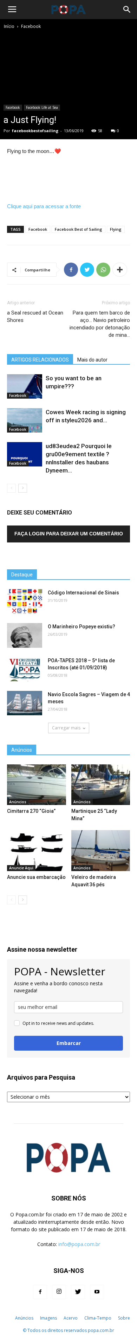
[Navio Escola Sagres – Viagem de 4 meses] (24, 703)
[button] (127, 9)
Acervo (71, 1318)
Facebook (31, 26)
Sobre (124, 1318)
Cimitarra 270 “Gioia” (31, 811)
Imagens (48, 1318)
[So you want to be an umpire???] (24, 386)
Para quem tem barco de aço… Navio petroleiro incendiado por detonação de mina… (100, 324)
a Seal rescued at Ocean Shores (35, 316)
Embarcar (69, 1043)
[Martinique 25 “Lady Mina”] (100, 784)
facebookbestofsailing (35, 130)
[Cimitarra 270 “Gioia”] (36, 784)
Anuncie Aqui (21, 867)
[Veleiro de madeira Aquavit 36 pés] (100, 850)
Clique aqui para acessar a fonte (44, 206)
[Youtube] (97, 1292)
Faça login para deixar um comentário (68, 533)
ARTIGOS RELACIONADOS (40, 360)
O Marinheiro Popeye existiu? (81, 626)
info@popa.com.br (79, 1244)
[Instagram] (59, 1292)
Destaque (22, 574)
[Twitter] (78, 1292)
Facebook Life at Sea (42, 107)
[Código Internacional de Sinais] (24, 601)
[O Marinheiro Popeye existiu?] (24, 635)
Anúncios (17, 801)
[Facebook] (40, 1292)
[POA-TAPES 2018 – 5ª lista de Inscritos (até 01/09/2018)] (24, 669)
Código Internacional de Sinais (83, 592)
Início (9, 26)
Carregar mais (66, 728)
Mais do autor (92, 360)
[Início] (7, 1318)
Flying (116, 229)
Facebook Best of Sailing (78, 229)
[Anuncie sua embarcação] (36, 850)
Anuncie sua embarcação (36, 877)
